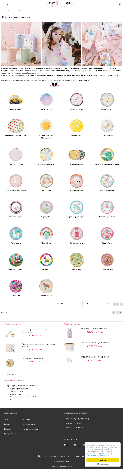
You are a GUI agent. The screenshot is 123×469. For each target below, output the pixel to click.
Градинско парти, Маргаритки (46, 137)
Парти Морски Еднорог (76, 217)
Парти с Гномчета (15, 269)
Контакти (7, 424)
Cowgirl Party (107, 269)
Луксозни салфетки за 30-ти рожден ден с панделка (38, 345)
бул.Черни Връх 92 (23, 389)
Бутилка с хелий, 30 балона (95, 329)
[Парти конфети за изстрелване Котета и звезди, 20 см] (10, 334)
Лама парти (16, 243)
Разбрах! (103, 460)
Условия (7, 429)
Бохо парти (46, 190)
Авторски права (29, 424)
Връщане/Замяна (10, 434)
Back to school (16, 109)
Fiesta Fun (46, 269)
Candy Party (107, 243)
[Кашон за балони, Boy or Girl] (69, 347)
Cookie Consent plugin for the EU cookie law (103, 464)
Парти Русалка (46, 109)
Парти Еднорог (107, 135)
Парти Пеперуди (107, 190)
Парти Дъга (46, 243)
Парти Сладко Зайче (107, 217)
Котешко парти (76, 109)
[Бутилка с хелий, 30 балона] (69, 333)
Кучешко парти (76, 190)
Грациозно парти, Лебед (16, 190)
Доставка (26, 419)
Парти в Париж (15, 217)
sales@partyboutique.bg (80, 419)
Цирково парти (76, 164)
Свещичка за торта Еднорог (95, 357)
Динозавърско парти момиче (107, 164)
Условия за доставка (31, 429)
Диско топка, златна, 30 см (32, 358)
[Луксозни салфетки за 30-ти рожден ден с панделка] (10, 348)
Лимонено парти (77, 135)
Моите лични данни (61, 461)
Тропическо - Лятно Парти (16, 135)
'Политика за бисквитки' (97, 454)
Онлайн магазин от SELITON (61, 467)
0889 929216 (78, 428)
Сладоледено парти (46, 164)
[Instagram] (71, 433)
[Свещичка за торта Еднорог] (69, 361)
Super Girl (16, 296)
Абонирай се (11, 374)
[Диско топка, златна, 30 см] (10, 362)
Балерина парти (76, 243)
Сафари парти (77, 269)
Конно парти (46, 296)
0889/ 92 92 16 (23, 392)
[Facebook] (66, 433)
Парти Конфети (107, 109)
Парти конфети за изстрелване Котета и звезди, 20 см (37, 331)
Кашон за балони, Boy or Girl (96, 343)
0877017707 (78, 423)
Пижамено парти (16, 164)
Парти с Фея (46, 217)
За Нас (6, 419)
